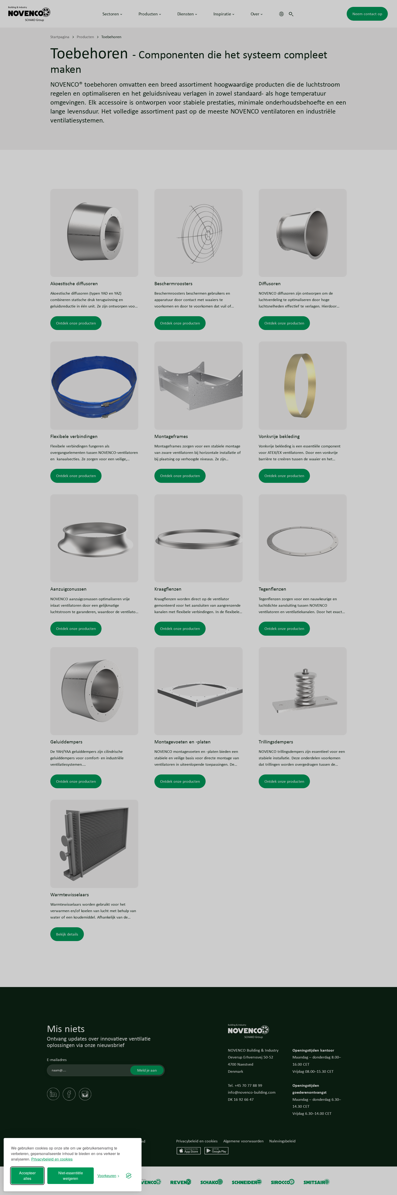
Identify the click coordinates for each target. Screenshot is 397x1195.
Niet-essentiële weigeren (70, 1175)
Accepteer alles (27, 1175)
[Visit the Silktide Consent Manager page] (128, 1175)
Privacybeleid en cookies (52, 1159)
